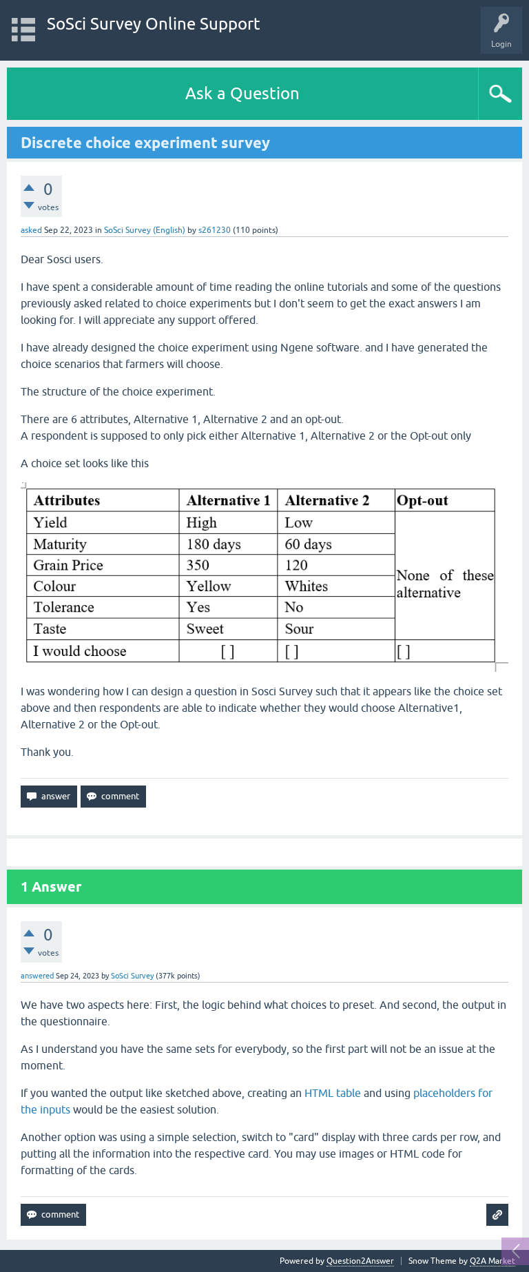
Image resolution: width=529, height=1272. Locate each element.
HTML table (332, 1093)
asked (31, 230)
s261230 (214, 230)
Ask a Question (242, 93)
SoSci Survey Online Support (153, 23)
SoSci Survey (132, 976)
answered (37, 976)
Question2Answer (360, 1261)
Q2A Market (492, 1261)
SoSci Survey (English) (144, 230)
